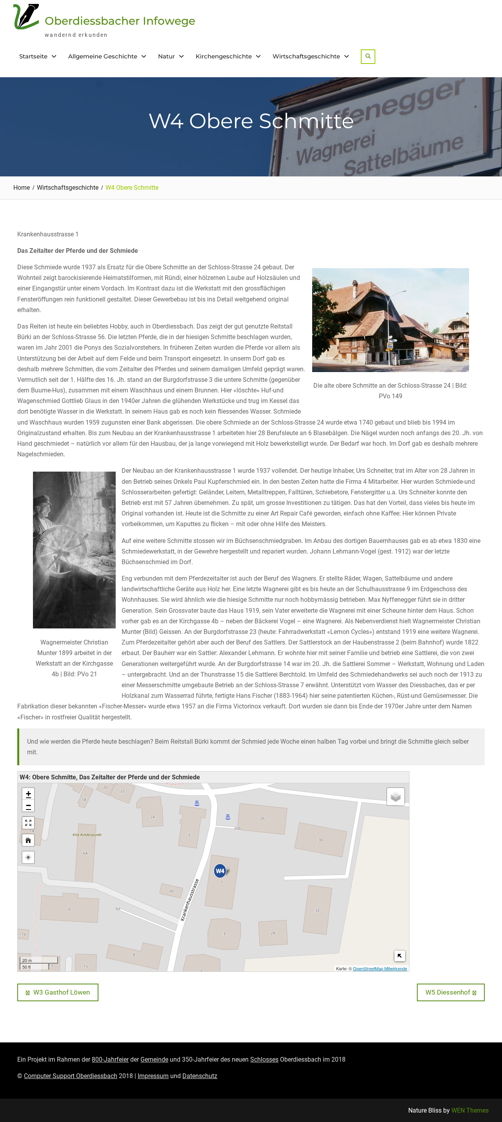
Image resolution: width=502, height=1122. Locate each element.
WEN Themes (470, 1110)
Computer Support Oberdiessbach (70, 1076)
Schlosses (264, 1059)
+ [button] (28, 794)
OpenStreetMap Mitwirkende (380, 968)
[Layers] (395, 796)
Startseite (33, 56)
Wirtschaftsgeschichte (306, 56)
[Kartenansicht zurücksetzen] (28, 840)
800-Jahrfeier (110, 1059)
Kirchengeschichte (224, 56)
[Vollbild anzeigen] (28, 823)
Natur (166, 56)
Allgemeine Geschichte (102, 56)
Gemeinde (154, 1059)
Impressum (153, 1076)
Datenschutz (199, 1076)
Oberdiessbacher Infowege (120, 20)
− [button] (28, 805)
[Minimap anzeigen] (400, 956)
